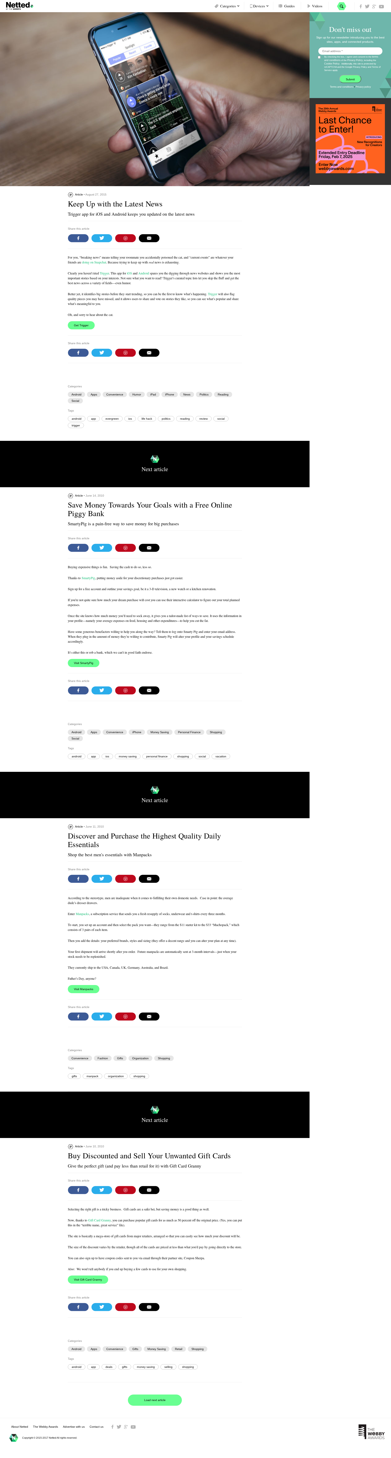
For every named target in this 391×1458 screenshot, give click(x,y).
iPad (153, 394)
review (203, 418)
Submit (350, 79)
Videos (317, 5)
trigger (76, 425)
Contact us (96, 1426)
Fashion (103, 1058)
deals (108, 1366)
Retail (178, 1349)
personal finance (157, 756)
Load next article (155, 1400)
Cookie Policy (331, 63)
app (93, 418)
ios (130, 418)
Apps (94, 394)
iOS (129, 273)
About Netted (19, 1426)
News (186, 394)
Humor (136, 394)
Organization (140, 1058)
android (76, 418)
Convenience (114, 394)
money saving (128, 756)
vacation (220, 756)
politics (166, 418)
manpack (92, 1076)
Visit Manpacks (83, 989)
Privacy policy (363, 86)
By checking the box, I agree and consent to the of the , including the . (352, 63)
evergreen (112, 418)
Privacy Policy (355, 60)
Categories (228, 5)
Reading (223, 394)
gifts (74, 1076)
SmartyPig (88, 578)
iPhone (169, 394)
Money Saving (159, 732)
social (221, 418)
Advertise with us (74, 1426)
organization (116, 1076)
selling (168, 1366)
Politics (204, 394)
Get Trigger (81, 325)
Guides (289, 5)
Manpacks (82, 914)
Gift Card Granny (99, 1220)
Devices (259, 5)
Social (75, 400)
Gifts (120, 1058)
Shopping (216, 732)
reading (185, 418)
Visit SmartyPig (83, 663)
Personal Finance (189, 732)
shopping (183, 756)
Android (143, 273)
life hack (147, 418)
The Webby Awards (45, 1426)
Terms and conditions (342, 86)
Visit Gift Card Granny (88, 1279)
